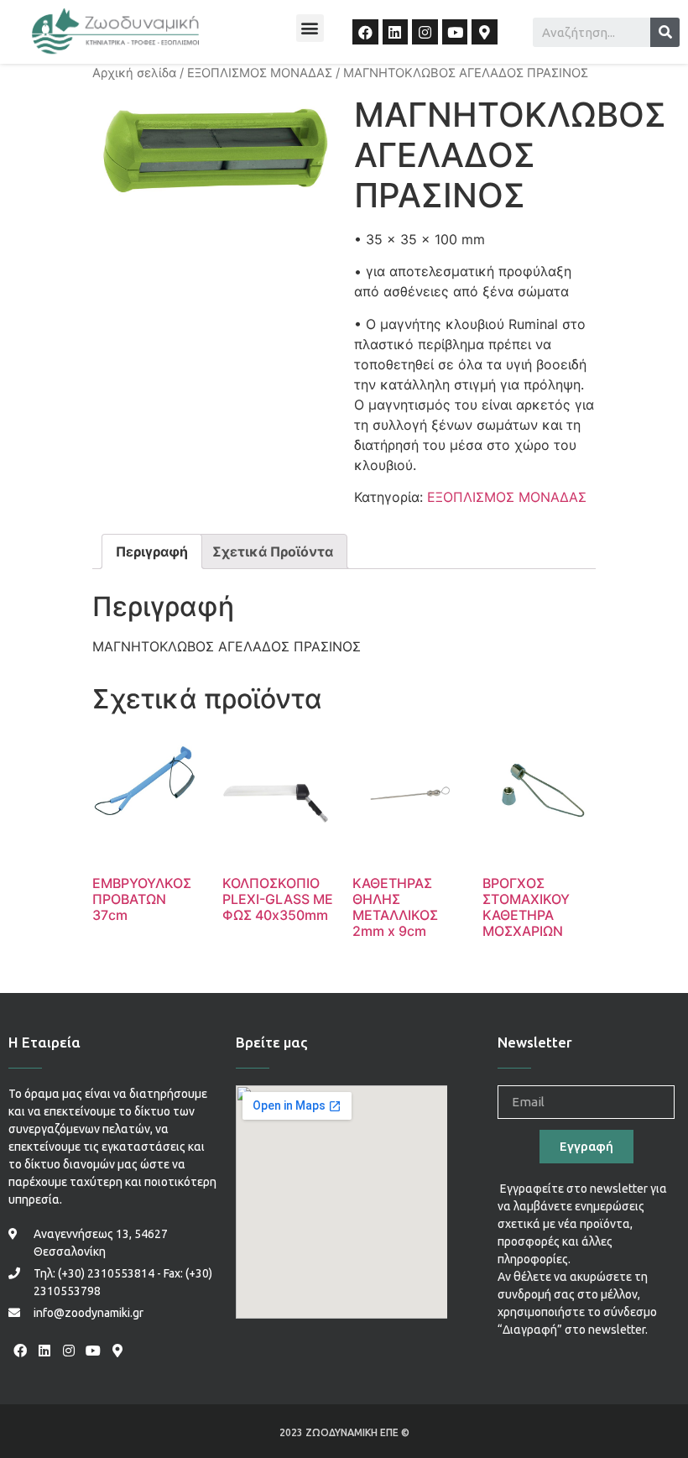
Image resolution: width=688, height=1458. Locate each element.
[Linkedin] (396, 32)
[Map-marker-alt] (485, 32)
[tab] (152, 551)
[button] (310, 28)
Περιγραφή (152, 551)
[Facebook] (365, 32)
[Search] (665, 32)
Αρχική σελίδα (134, 73)
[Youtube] (455, 32)
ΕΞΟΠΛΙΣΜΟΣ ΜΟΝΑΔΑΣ (259, 73)
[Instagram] (425, 32)
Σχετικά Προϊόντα (272, 551)
